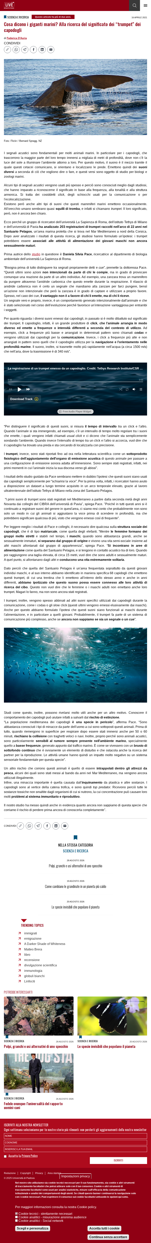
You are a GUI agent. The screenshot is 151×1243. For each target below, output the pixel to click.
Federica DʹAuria (17, 38)
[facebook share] (33, 49)
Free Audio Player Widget (77, 411)
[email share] (50, 49)
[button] (19, 389)
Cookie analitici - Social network (40, 1220)
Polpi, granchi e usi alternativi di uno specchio (36, 1046)
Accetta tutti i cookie (104, 1228)
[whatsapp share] (16, 49)
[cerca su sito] (134, 5)
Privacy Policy (30, 1155)
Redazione (10, 1173)
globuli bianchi (34, 976)
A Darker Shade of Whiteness (44, 944)
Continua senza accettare (108, 1237)
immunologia (33, 970)
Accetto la (15, 1156)
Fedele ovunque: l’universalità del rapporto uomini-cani (33, 1105)
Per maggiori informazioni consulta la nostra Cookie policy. (56, 1207)
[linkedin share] (42, 49)
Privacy (39, 1173)
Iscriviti (118, 1160)
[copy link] (7, 49)
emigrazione (32, 938)
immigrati (30, 933)
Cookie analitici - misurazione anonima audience (52, 1217)
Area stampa (54, 1173)
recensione (32, 960)
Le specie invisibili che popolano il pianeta (106, 1046)
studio (36, 254)
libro (27, 954)
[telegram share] (24, 49)
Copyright (25, 1173)
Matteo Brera (33, 949)
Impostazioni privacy (75, 1176)
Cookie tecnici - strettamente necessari (45, 1213)
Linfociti (29, 981)
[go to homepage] (9, 5)
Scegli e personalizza (32, 1228)
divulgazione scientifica (40, 965)
